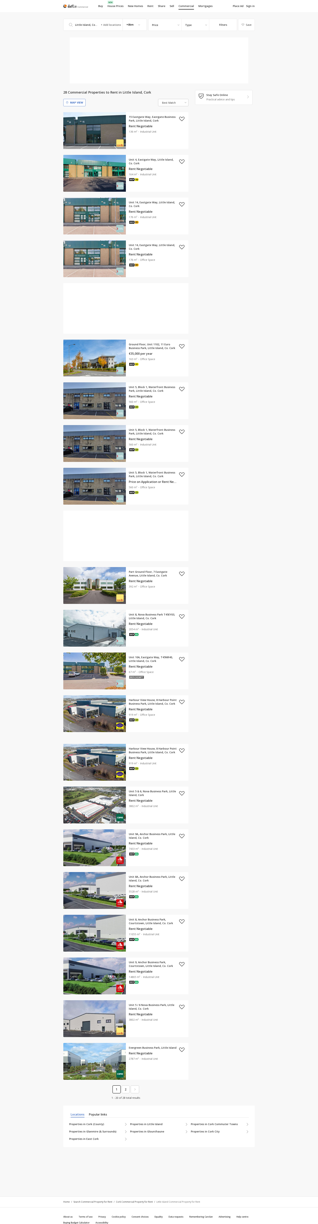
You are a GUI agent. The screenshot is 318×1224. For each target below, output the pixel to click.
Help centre (242, 1216)
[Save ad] (182, 118)
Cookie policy (119, 1216)
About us (68, 1216)
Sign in (250, 6)
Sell (172, 6)
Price (155, 25)
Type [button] (188, 25)
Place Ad (238, 6)
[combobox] (105, 25)
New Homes (135, 6)
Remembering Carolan (201, 1216)
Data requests (176, 1216)
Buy (100, 6)
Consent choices (140, 1216)
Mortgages (205, 6)
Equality (159, 1216)
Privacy (102, 1216)
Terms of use (86, 1216)
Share (161, 6)
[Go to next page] (135, 1089)
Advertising (225, 1216)
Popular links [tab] (98, 1114)
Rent (150, 6)
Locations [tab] (77, 1114)
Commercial (186, 6)
